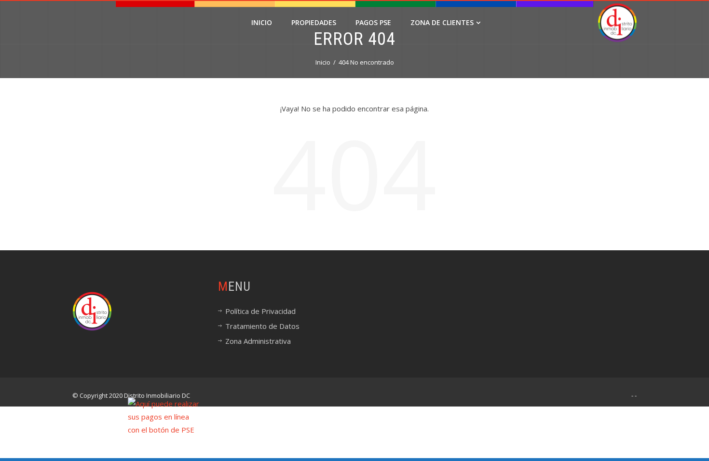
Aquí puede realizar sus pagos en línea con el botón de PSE (294, 444)
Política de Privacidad (260, 311)
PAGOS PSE (373, 22)
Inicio (261, 22)
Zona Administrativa (258, 341)
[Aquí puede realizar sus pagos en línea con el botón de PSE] (163, 416)
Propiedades (313, 22)
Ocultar (695, 430)
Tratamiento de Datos (262, 326)
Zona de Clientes (442, 22)
